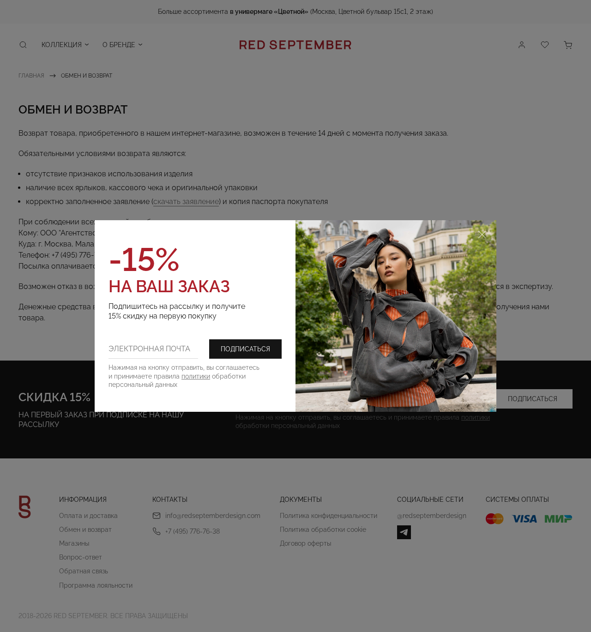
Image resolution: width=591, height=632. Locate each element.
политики (195, 376)
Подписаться (245, 349)
